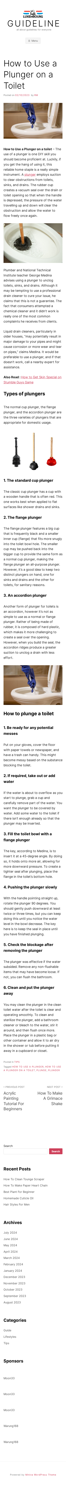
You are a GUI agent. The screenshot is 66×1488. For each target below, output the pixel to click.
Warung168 (11, 1426)
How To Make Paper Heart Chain (26, 1185)
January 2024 (13, 1270)
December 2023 (14, 1277)
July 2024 (10, 1232)
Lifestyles (10, 1336)
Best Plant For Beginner (19, 1192)
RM (36, 95)
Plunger (54, 1070)
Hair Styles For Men (17, 1204)
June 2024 (11, 1239)
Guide (7, 1330)
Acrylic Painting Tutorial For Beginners (14, 1098)
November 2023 (14, 1283)
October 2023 (13, 1289)
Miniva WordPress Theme (40, 1474)
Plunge (41, 1070)
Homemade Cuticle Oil (18, 1198)
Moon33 (9, 1378)
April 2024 (11, 1251)
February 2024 (13, 1264)
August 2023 (12, 1302)
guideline (34, 23)
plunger (30, 174)
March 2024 (12, 1258)
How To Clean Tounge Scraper (24, 1179)
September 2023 (15, 1296)
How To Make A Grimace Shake (49, 1096)
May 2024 (10, 1245)
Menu (35, 40)
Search (8, 1146)
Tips (17, 1062)
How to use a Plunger (28, 1066)
